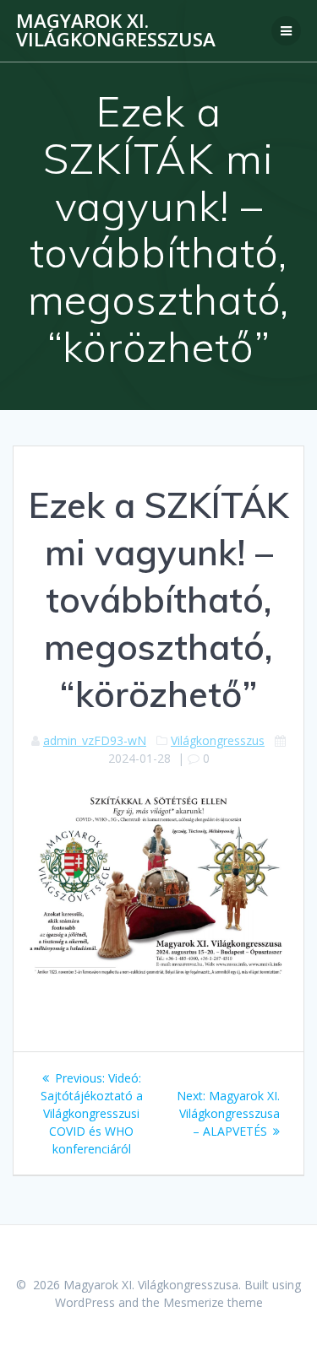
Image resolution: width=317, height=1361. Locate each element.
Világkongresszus (218, 740)
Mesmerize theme (213, 1302)
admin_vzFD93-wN (94, 740)
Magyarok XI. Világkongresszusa (116, 31)
